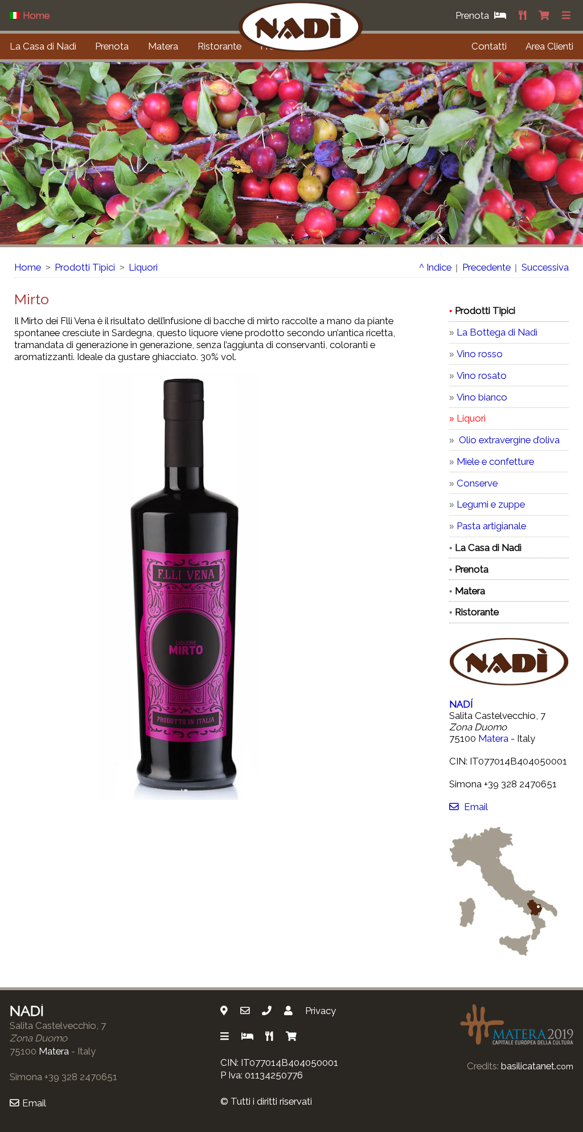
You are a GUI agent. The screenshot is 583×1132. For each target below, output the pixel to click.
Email (475, 806)
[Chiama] (268, 1010)
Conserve (477, 483)
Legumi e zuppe (491, 504)
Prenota (112, 46)
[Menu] (567, 15)
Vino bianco (482, 397)
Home (27, 267)
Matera (163, 46)
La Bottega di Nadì (497, 332)
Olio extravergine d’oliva (508, 440)
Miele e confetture (495, 461)
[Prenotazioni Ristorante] (524, 15)
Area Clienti (549, 46)
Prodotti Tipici (85, 267)
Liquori (143, 267)
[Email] (246, 1010)
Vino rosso (480, 353)
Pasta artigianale (491, 526)
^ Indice (435, 267)
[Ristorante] (270, 1036)
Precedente (486, 267)
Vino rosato (482, 375)
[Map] (225, 1010)
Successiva (545, 267)
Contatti (489, 46)
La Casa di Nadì (43, 46)
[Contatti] (289, 1010)
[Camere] (248, 1036)
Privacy (320, 1010)
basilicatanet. (537, 1066)
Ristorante (219, 46)
